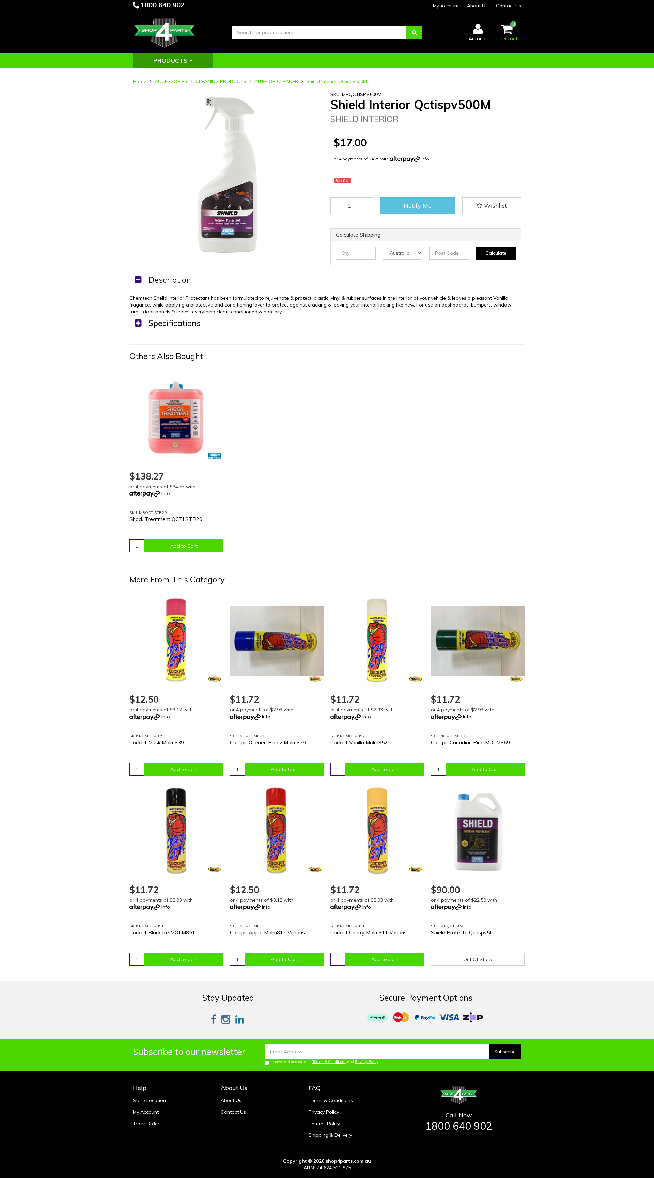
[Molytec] (214, 679)
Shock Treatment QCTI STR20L (167, 519)
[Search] (414, 32)
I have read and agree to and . (325, 1061)
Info (425, 158)
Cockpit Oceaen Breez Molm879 (268, 742)
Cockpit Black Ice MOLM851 (162, 932)
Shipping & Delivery (330, 1135)
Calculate (496, 253)
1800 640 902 (162, 5)
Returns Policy (324, 1123)
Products (171, 60)
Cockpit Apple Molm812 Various (267, 932)
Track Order (146, 1123)
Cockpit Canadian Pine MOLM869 (470, 742)
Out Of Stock (477, 959)
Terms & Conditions (329, 1061)
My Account (446, 6)
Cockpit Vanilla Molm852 (359, 742)
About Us (477, 6)
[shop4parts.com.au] (165, 32)
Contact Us (508, 6)
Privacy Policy (366, 1061)
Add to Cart (184, 546)
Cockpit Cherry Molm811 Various (368, 932)
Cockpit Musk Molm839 (156, 742)
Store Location (149, 1100)
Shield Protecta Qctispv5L (462, 932)
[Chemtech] (214, 456)
